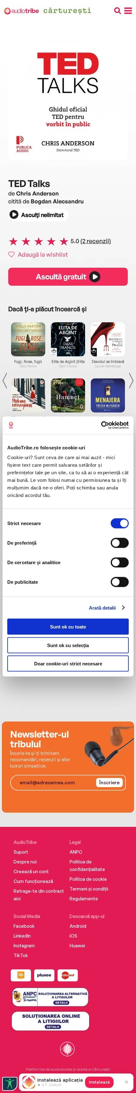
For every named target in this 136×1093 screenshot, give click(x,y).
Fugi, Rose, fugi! (28, 361)
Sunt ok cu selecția (68, 645)
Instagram (24, 945)
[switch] (120, 543)
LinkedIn (22, 935)
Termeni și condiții (89, 888)
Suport (21, 852)
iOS (73, 935)
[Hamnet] (68, 395)
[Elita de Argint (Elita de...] (68, 339)
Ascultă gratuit (61, 276)
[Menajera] (108, 395)
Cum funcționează (33, 881)
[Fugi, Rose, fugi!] (28, 339)
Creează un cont (31, 871)
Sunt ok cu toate (68, 626)
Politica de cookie (88, 879)
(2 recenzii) (95, 241)
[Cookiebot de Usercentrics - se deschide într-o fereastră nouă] (101, 425)
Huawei (77, 945)
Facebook (24, 926)
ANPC (76, 852)
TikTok (21, 955)
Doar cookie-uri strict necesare (68, 663)
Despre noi (25, 861)
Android (78, 926)
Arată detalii (102, 607)
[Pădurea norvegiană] (28, 395)
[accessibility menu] (9, 1084)
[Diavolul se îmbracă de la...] (108, 339)
